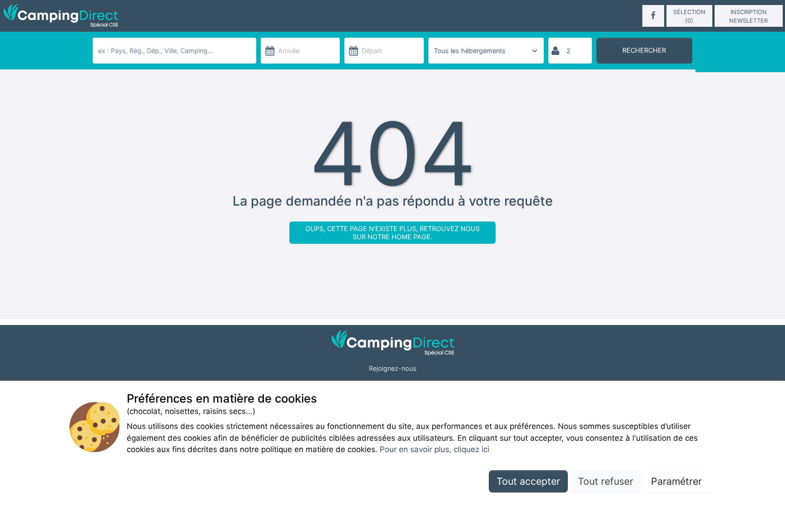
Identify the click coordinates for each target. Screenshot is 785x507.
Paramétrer (678, 481)
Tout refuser (605, 481)
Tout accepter (528, 481)
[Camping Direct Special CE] (129, 16)
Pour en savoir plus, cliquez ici (434, 449)
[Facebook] (653, 16)
